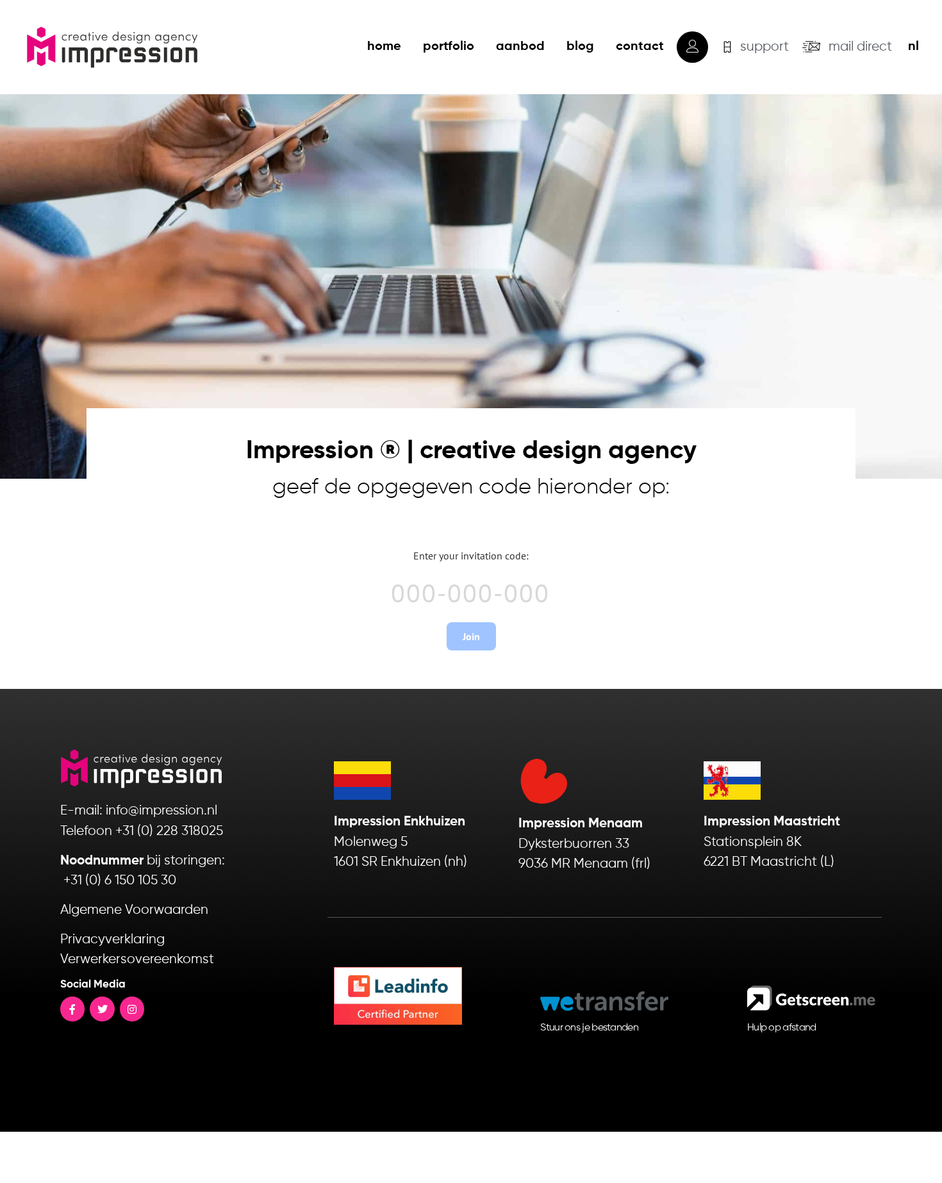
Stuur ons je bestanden (589, 1028)
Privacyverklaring (112, 940)
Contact (640, 46)
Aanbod (520, 46)
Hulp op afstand (781, 1028)
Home (384, 46)
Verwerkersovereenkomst (137, 959)
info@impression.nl (161, 811)
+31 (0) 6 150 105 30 (119, 881)
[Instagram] (132, 1009)
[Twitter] (102, 1009)
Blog (580, 46)
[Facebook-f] (72, 1009)
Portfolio (448, 46)
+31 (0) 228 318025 (169, 831)
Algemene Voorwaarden (134, 910)
